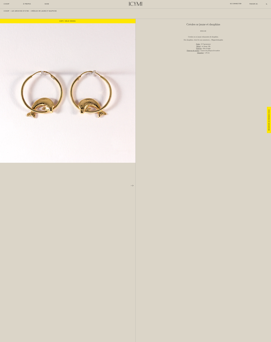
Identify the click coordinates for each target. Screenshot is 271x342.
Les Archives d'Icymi (20, 11)
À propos (27, 4)
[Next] (132, 185)
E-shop (6, 4)
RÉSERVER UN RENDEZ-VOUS (269, 120)
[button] (266, 4)
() (254, 4)
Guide (47, 4)
